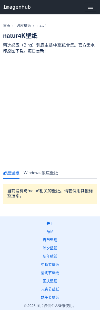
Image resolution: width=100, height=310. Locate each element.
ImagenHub (17, 7)
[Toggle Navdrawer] (90, 7)
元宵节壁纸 (50, 288)
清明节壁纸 (50, 272)
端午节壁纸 (50, 297)
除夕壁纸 (50, 247)
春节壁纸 (50, 239)
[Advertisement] (50, 109)
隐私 (50, 231)
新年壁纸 (50, 256)
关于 (50, 223)
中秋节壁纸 (50, 264)
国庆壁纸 (50, 280)
